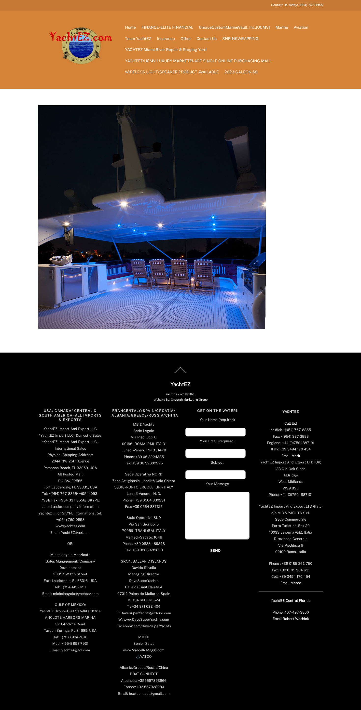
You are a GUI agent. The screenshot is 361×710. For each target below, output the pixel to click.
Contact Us (206, 38)
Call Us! (290, 423)
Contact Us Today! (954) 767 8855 (297, 5)
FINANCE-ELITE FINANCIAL (167, 27)
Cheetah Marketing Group (189, 399)
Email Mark (290, 456)
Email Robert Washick (291, 619)
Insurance (166, 38)
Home (130, 27)
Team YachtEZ (138, 38)
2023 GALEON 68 (240, 72)
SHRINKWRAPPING (240, 38)
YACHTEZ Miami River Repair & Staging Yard (166, 49)
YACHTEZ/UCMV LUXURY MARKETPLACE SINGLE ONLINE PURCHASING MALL (198, 61)
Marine (282, 27)
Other (185, 38)
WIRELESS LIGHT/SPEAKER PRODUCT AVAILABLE (172, 72)
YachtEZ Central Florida (291, 600)
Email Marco (290, 583)
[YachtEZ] (78, 77)
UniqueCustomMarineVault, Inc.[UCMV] (234, 27)
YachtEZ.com (175, 394)
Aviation (301, 27)
